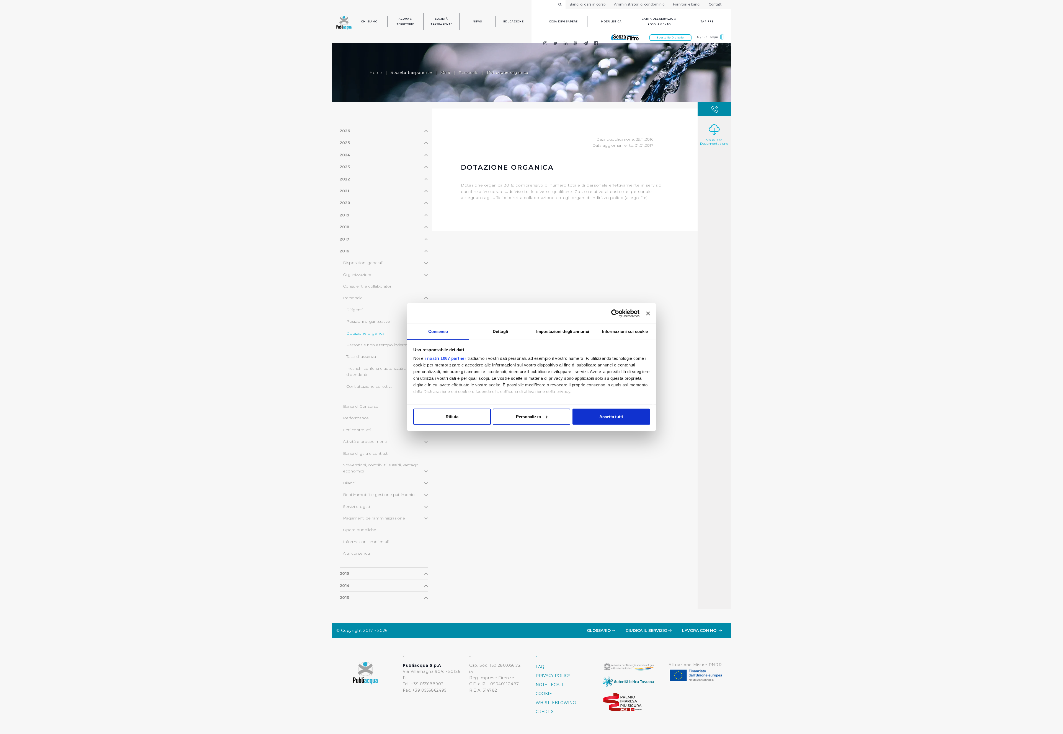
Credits (545, 711)
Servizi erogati (356, 506)
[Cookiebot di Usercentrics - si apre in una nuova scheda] (615, 313)
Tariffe (707, 21)
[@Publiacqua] (545, 44)
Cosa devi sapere (563, 21)
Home (376, 72)
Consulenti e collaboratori (367, 286)
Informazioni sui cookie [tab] (625, 331)
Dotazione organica (365, 333)
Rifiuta (452, 416)
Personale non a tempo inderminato (381, 344)
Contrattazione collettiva (369, 386)
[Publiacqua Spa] (566, 44)
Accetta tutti (611, 416)
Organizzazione (358, 274)
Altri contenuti (356, 553)
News (477, 21)
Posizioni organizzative (368, 321)
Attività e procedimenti (365, 441)
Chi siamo (369, 21)
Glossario (599, 630)
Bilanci (349, 482)
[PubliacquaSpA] (598, 44)
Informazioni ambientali (366, 541)
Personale (468, 72)
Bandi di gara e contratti (365, 453)
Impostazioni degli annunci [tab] (562, 331)
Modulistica (611, 21)
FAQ (540, 666)
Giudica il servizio (647, 630)
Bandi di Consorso (360, 406)
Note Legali (549, 684)
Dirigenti (354, 309)
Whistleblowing (556, 702)
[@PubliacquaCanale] (586, 44)
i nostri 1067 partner (445, 358)
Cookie (544, 693)
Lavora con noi (700, 630)
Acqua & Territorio (405, 21)
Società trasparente (441, 21)
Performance (356, 417)
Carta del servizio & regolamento (659, 21)
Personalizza (528, 416)
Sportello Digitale (670, 37)
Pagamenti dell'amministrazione (374, 518)
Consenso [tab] (438, 331)
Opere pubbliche (359, 529)
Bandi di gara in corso (588, 4)
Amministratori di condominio (639, 4)
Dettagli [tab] (500, 331)
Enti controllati (357, 429)
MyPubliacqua (708, 36)
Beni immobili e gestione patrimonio (379, 494)
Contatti (716, 4)
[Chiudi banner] (648, 313)
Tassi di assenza (361, 356)
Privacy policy (553, 675)
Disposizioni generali (363, 262)
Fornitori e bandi (686, 4)
